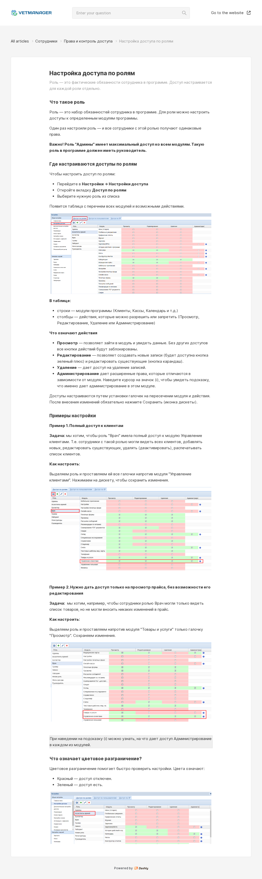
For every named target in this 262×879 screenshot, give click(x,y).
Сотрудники (46, 41)
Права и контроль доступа (88, 41)
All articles (20, 41)
